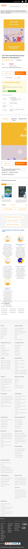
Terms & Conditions (3, 531)
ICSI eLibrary (10, 523)
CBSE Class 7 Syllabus (5, 368)
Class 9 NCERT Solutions (6, 390)
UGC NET (17, 10)
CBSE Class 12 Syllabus (6, 360)
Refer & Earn (17, 523)
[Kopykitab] (3, 5)
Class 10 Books (4, 331)
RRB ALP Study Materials (20, 440)
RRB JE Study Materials (19, 433)
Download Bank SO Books (6, 436)
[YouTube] (26, 524)
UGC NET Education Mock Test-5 (5, 314)
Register (18, 1)
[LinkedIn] (23, 528)
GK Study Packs (18, 452)
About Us (2, 523)
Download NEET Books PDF (20, 479)
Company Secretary (19, 387)
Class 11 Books (4, 329)
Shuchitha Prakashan (5, 350)
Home (2, 10)
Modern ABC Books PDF (6, 406)
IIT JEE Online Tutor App (20, 490)
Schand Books (4, 351)
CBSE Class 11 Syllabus (6, 362)
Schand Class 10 (4, 424)
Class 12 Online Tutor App (20, 493)
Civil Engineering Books (6, 467)
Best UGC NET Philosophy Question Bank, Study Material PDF (5, 309)
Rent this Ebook (8, 209)
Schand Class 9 (4, 426)
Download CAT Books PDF (20, 484)
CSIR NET (17, 380)
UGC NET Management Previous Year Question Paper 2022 (5, 310)
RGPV (16, 338)
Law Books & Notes (19, 339)
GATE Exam (17, 348)
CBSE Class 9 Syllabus (5, 365)
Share (19, 77)
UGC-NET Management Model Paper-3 (13, 312)
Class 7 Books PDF (19, 421)
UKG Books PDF (18, 428)
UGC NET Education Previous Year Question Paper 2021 (21, 309)
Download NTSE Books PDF (20, 481)
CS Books (3, 346)
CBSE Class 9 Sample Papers (21, 370)
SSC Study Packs (18, 453)
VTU (16, 336)
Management (8, 11)
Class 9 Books (4, 333)
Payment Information (3, 536)
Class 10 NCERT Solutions (6, 382)
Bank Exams (17, 346)
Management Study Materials (8, 174)
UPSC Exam (17, 355)
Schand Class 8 (4, 428)
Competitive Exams (9, 10)
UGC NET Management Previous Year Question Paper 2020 (21, 310)
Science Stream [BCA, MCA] (20, 331)
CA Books (3, 345)
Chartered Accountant (19, 385)
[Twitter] (24, 524)
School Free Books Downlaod (7, 512)
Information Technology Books (7, 470)
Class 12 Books (4, 328)
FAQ (1, 525)
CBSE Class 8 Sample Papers (21, 372)
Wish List (16, 528)
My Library (17, 530)
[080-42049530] (22, 1)
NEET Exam (17, 351)
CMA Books (3, 348)
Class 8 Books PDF (19, 419)
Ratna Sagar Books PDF (6, 401)
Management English (13, 172)
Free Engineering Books (20, 328)
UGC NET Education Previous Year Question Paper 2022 (13, 309)
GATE (16, 382)
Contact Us (2, 518)
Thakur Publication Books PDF (7, 399)
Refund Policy (2, 539)
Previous (2, 197)
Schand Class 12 (4, 421)
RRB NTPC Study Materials (20, 436)
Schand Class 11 (4, 423)
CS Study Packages (5, 355)
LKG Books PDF (18, 426)
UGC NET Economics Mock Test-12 (21, 312)
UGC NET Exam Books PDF (6, 478)
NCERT (2, 338)
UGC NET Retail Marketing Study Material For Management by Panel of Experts (11, 170)
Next (25, 197)
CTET (16, 384)
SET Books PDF (4, 482)
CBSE (2, 336)
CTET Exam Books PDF (5, 479)
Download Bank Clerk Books (6, 435)
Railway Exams (18, 345)
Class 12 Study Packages (20, 448)
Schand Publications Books (6, 419)
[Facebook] (23, 524)
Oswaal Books (4, 334)
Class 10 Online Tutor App (20, 495)
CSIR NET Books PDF (5, 481)
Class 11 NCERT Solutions (6, 380)
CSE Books (3, 465)
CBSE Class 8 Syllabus (5, 367)
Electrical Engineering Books (6, 469)
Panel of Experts (13, 103)
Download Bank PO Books (6, 433)
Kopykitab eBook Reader (10, 527)
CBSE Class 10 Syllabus (6, 363)
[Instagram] (24, 528)
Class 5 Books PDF (19, 424)
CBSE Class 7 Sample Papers (21, 373)
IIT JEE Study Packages (19, 450)
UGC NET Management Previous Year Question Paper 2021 (13, 310)
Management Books (19, 329)
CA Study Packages (5, 353)
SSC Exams (17, 353)
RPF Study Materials (19, 438)
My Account (17, 525)
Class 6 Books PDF (19, 423)
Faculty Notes (13, 97)
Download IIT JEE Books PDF (21, 478)
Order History (17, 527)
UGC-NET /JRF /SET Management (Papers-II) (7, 201)
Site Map (9, 532)
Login (15, 1)
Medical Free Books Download (7, 507)
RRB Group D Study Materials (21, 435)
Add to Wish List (9, 77)
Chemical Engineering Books (7, 472)
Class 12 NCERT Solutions (6, 379)
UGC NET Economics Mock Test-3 (5, 312)
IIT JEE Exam (17, 350)
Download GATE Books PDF (20, 482)
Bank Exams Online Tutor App (21, 491)
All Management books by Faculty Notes (16, 100)
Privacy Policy (2, 528)
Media (2, 533)
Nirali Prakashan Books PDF (6, 396)
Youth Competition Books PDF (7, 397)
